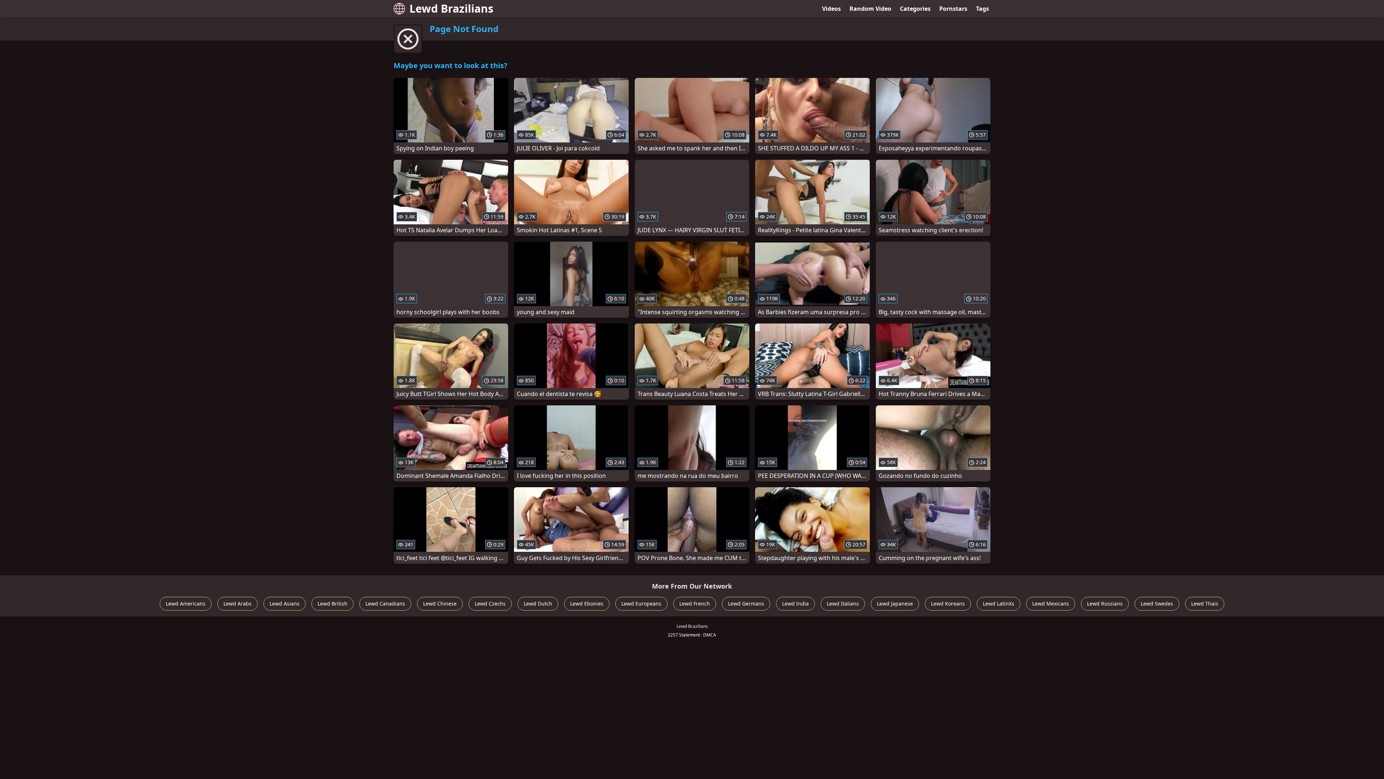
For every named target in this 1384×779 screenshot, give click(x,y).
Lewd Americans (185, 603)
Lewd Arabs (237, 603)
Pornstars (953, 9)
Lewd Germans (746, 603)
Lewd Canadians (385, 603)
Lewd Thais (1204, 603)
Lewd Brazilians (451, 8)
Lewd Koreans (948, 603)
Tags (982, 9)
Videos (831, 9)
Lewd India (795, 603)
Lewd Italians (843, 603)
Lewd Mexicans (1050, 603)
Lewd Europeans (641, 603)
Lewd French (694, 603)
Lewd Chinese (440, 603)
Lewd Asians (285, 603)
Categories (915, 9)
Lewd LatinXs (998, 603)
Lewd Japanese (895, 603)
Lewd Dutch (538, 603)
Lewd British (332, 603)
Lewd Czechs (490, 603)
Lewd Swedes (1157, 603)
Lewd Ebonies (586, 603)
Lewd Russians (1105, 603)
